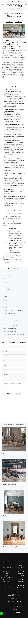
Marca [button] (4, 272)
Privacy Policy (18, 383)
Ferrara (12, 310)
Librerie (7, 569)
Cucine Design (7, 560)
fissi (5, 303)
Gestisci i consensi (18, 609)
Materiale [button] (5, 286)
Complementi (21, 575)
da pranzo (6, 282)
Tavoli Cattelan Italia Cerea (10, 328)
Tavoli (17, 8)
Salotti (7, 575)
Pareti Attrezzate (7, 571)
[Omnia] (25, 21)
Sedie (7, 584)
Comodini (21, 562)
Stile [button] (3, 293)
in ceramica (7, 289)
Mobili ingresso (7, 581)
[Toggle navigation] (26, 5)
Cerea (5, 310)
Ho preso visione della (12, 383)
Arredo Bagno (7, 586)
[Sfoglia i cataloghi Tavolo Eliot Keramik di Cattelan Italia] (18, 20)
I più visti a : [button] (5, 307)
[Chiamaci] (9, 1)
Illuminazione (21, 573)
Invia (6, 388)
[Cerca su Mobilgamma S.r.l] (2, 5)
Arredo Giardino (21, 587)
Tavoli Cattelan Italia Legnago (10, 325)
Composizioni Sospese (7, 577)
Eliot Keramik (22, 8)
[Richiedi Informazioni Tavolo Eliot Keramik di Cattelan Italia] (9, 20)
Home (4, 8)
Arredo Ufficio (21, 581)
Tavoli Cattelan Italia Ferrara (10, 331)
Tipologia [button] (5, 300)
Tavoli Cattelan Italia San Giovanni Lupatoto (14, 334)
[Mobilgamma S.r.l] (14, 5)
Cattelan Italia (7, 275)
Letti (21, 560)
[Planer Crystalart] (3, 21)
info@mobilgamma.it (16, 601)
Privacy (6, 609)
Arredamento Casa (11, 8)
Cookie (11, 609)
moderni (6, 296)
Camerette (21, 567)
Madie (7, 573)
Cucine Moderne (7, 562)
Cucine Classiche (7, 563)
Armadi (21, 565)
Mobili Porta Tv (7, 579)
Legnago (19, 310)
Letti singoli (21, 563)
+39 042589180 (15, 598)
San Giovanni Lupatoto (9, 313)
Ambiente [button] (5, 279)
